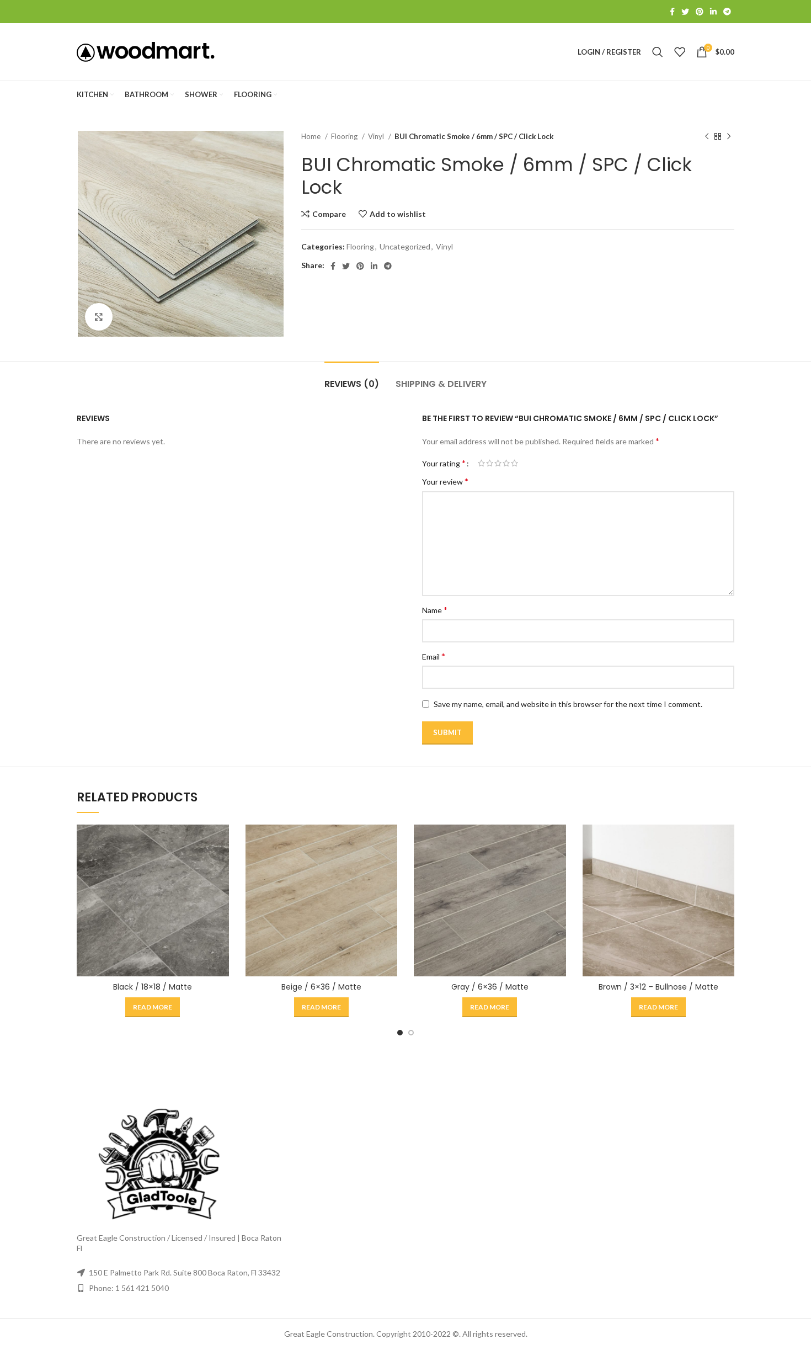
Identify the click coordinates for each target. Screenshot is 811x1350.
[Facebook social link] (672, 11)
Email (433, 656)
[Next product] (728, 136)
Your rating (444, 463)
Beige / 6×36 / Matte (321, 986)
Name (434, 609)
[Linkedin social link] (713, 11)
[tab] (351, 378)
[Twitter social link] (685, 11)
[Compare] (220, 842)
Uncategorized (405, 246)
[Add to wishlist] (220, 892)
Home (311, 136)
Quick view (220, 867)
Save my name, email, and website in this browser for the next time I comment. (568, 704)
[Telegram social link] (727, 11)
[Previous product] (706, 136)
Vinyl (377, 136)
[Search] (658, 52)
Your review (445, 481)
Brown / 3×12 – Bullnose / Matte (658, 986)
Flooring (345, 136)
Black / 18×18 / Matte (152, 986)
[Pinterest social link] (699, 11)
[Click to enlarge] (99, 317)
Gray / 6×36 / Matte (490, 986)
